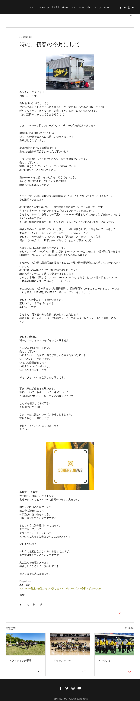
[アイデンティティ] (70, 644)
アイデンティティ (63, 660)
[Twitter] (124, 7)
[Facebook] (120, 7)
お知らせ (24, 595)
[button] (130, 15)
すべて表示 (129, 628)
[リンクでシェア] (41, 604)
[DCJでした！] (114, 644)
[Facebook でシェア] (20, 604)
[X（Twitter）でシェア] (27, 604)
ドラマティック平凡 (20, 660)
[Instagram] (128, 7)
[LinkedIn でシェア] (34, 604)
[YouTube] (79, 688)
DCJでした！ (105, 660)
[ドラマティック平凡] (25, 644)
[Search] (134, 7)
